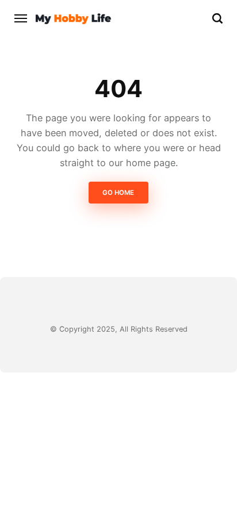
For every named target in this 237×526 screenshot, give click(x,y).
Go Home (119, 193)
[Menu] (21, 18)
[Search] (217, 18)
